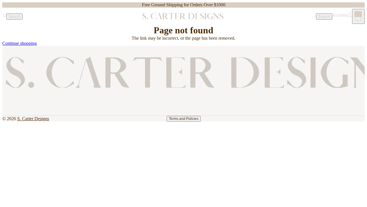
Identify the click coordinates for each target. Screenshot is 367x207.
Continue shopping (19, 43)
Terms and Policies (183, 119)
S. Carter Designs (33, 118)
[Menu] (4, 16)
